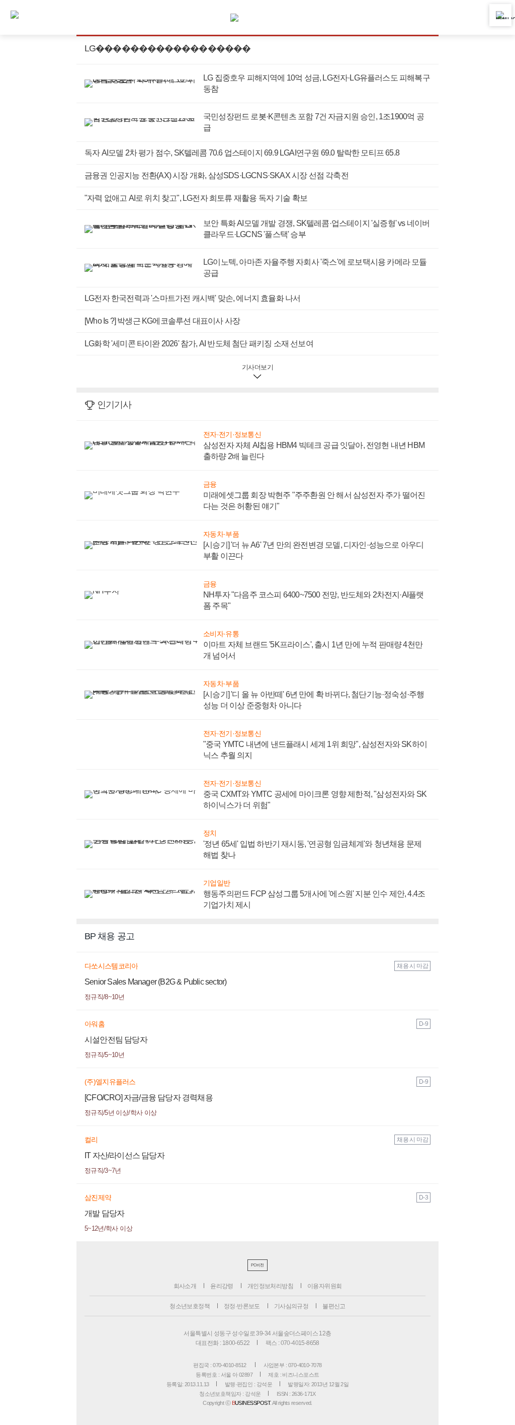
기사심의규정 (291, 1306)
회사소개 (185, 1286)
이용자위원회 (324, 1286)
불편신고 (334, 1306)
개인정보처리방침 (270, 1286)
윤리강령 (221, 1286)
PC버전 (257, 1265)
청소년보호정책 (189, 1306)
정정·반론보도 (242, 1306)
